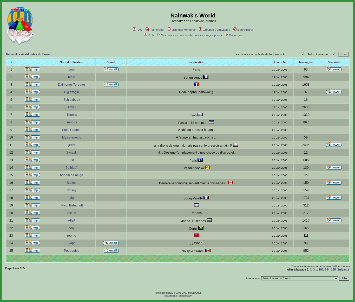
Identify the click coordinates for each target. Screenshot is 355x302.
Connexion (235, 35)
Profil (151, 35)
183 (321, 269)
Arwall (71, 107)
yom (72, 69)
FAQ (139, 29)
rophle (71, 235)
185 (333, 269)
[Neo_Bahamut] (72, 205)
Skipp (72, 243)
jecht (71, 145)
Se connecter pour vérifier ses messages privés (191, 35)
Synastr (71, 152)
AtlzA (71, 220)
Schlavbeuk (71, 100)
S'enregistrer (245, 29)
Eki (71, 160)
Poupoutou (72, 251)
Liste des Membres (184, 29)
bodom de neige (71, 175)
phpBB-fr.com (185, 295)
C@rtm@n (71, 92)
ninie (71, 77)
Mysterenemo (71, 137)
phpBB (169, 292)
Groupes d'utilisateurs (216, 29)
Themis (72, 115)
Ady (71, 228)
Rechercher (157, 29)
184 (327, 269)
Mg (71, 198)
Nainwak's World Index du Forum (28, 54)
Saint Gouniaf (71, 130)
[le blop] (71, 167)
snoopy (72, 122)
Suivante (343, 269)
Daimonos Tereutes (72, 84)
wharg (71, 190)
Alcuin (71, 213)
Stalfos (71, 183)
